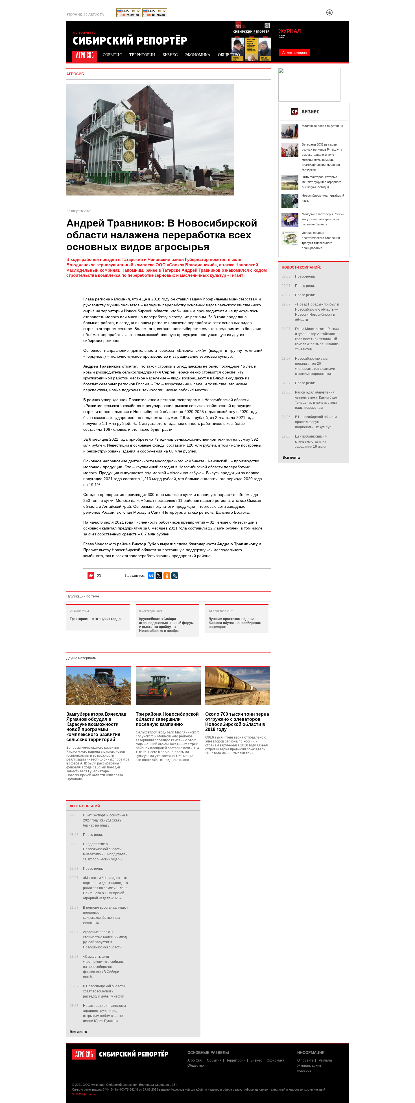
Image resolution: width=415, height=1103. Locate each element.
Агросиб (75, 74)
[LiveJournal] (174, 575)
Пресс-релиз (93, 835)
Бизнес (170, 55)
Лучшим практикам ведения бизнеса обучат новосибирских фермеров (235, 623)
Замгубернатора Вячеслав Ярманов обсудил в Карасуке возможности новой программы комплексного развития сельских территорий (96, 727)
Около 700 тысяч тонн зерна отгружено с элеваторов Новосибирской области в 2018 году (237, 722)
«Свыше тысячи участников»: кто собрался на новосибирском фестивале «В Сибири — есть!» (104, 967)
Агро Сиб (84, 54)
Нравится (91, 575)
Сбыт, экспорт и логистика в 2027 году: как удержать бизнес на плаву (105, 820)
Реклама (325, 1060)
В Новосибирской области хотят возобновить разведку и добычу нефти (104, 991)
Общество (229, 55)
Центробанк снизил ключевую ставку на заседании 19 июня (311, 441)
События (112, 55)
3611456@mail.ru (84, 1094)
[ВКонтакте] (151, 575)
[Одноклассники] (166, 575)
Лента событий (85, 806)
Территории (142, 55)
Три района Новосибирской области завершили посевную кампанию (167, 719)
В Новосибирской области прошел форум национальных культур (316, 422)
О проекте (305, 1060)
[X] (159, 575)
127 (282, 37)
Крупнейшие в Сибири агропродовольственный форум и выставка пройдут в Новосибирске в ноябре (166, 625)
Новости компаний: (301, 267)
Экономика (197, 55)
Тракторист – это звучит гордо (95, 619)
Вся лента (78, 1032)
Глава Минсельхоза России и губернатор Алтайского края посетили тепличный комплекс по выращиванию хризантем (317, 339)
